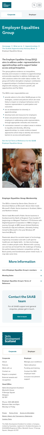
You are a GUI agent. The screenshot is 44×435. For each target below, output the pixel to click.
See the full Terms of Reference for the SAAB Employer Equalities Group (19, 141)
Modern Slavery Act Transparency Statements (17, 416)
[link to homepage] (6, 5)
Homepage (6, 46)
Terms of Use (13, 413)
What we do (17, 46)
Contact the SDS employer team (30, 372)
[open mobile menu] (39, 5)
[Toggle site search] (34, 5)
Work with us (7, 368)
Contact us (6, 371)
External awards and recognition (9, 378)
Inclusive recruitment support (32, 377)
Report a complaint (9, 374)
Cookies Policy (7, 419)
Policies (5, 365)
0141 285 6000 (13, 402)
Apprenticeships (31, 46)
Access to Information (27, 413)
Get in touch (20, 317)
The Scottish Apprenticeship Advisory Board (18, 48)
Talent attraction (30, 365)
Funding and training (32, 368)
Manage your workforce (33, 362)
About (4, 362)
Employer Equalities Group (12, 51)
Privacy (4, 413)
